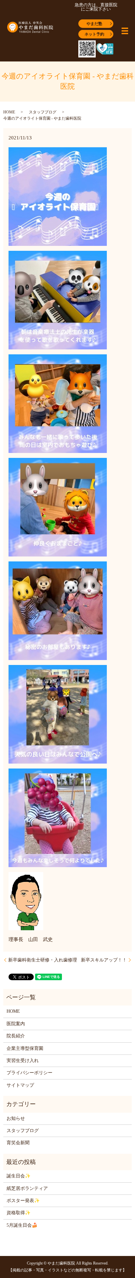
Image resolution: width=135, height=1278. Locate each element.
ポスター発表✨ (23, 1200)
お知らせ (16, 1118)
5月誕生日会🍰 (22, 1225)
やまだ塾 (94, 23)
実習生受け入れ (23, 1060)
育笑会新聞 (18, 1142)
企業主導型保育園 (25, 1048)
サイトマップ (20, 1085)
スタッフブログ (42, 112)
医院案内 (16, 1023)
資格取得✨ (18, 1212)
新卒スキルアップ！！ (104, 960)
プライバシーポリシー (29, 1072)
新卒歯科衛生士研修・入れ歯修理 (42, 960)
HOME (9, 112)
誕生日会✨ (18, 1175)
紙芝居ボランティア (27, 1188)
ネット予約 (94, 34)
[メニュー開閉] (125, 31)
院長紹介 (16, 1035)
